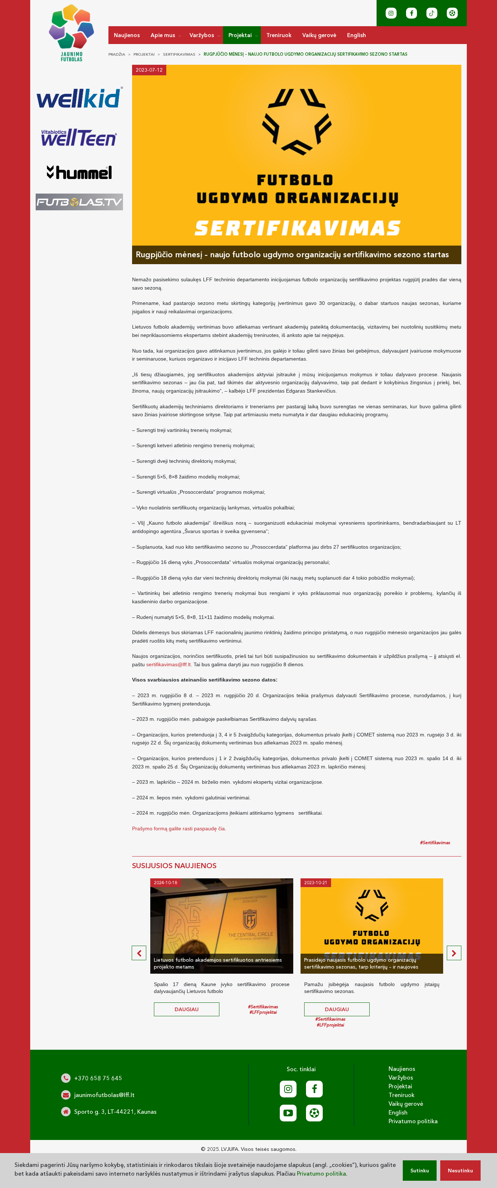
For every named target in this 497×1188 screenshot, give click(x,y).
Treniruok (278, 35)
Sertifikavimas (179, 54)
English (356, 35)
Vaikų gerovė (319, 35)
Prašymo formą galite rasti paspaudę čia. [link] (179, 828)
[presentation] (139, 953)
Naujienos (127, 35)
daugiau (187, 1009)
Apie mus (163, 35)
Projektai (240, 35)
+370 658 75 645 (98, 1078)
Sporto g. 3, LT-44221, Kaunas (115, 1111)
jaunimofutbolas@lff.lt (104, 1094)
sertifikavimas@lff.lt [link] (168, 664)
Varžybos (202, 35)
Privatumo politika (413, 1121)
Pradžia (116, 54)
